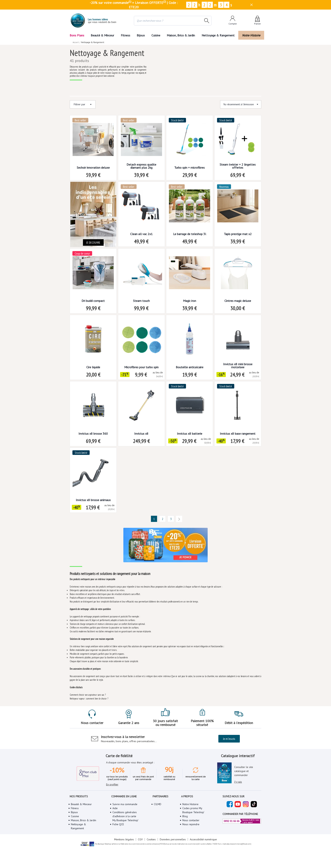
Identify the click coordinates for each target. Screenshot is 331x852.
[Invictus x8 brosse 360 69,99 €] (93, 406)
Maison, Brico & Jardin (181, 35)
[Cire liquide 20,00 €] (93, 340)
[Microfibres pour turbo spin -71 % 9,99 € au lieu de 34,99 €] (141, 340)
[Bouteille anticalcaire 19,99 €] (189, 340)
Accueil (76, 42)
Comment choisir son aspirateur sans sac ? (88, 694)
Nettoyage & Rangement (218, 35)
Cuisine (156, 35)
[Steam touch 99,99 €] (141, 274)
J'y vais (238, 781)
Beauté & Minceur (102, 35)
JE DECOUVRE (93, 242)
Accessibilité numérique (203, 839)
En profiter (112, 784)
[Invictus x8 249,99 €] (141, 406)
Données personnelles (173, 839)
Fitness (125, 35)
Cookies (151, 839)
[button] (154, 519)
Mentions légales (124, 839)
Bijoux (141, 35)
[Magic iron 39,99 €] (189, 274)
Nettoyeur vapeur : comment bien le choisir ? (89, 698)
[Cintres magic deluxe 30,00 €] (237, 274)
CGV (140, 839)
